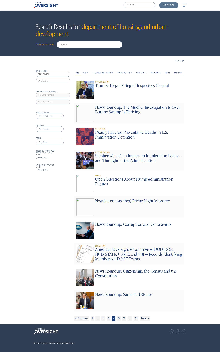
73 (136, 318)
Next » (145, 318)
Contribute (168, 5)
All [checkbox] (39, 155)
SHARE (179, 61)
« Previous (81, 318)
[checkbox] (53, 158)
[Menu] (185, 5)
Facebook (178, 331)
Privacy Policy (69, 343)
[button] (50, 116)
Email (184, 331)
